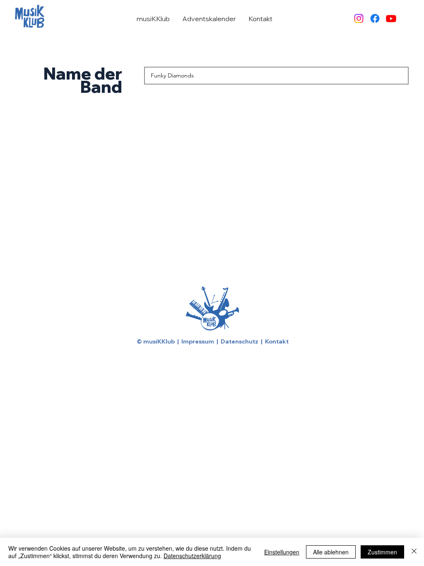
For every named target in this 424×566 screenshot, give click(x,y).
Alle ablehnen (331, 552)
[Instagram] (359, 18)
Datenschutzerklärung (192, 555)
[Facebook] (375, 18)
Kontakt (277, 341)
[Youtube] (391, 18)
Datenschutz (239, 341)
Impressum (197, 341)
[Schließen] (414, 551)
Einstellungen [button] (281, 552)
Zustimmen (382, 552)
